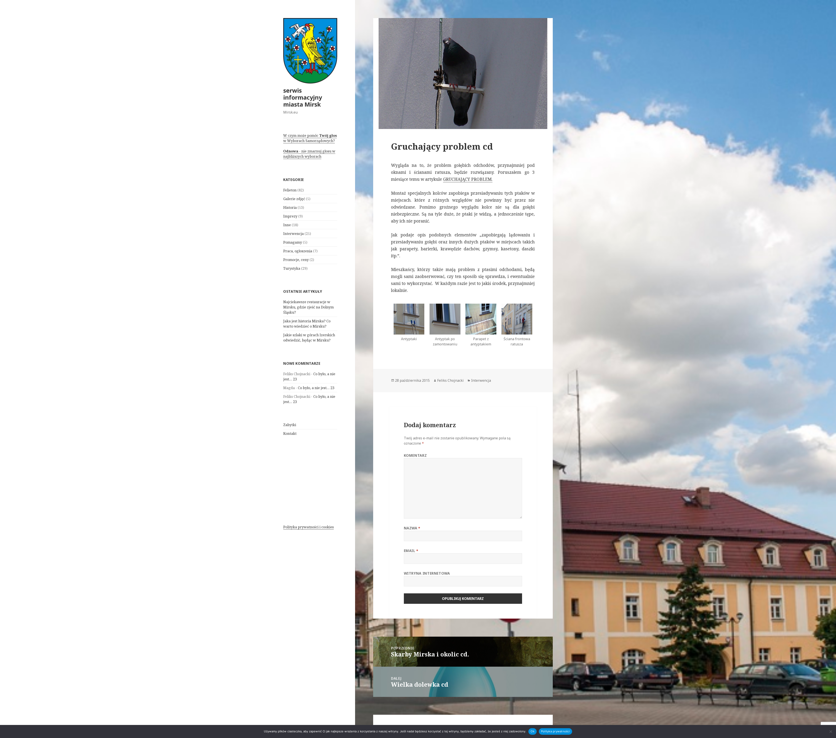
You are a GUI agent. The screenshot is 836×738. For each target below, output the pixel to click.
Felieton (290, 190)
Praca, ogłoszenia (297, 251)
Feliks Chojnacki (450, 380)
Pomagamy (292, 242)
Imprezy (290, 216)
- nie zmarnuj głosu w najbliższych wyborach (309, 154)
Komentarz (415, 455)
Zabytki (289, 424)
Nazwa (412, 528)
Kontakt (290, 433)
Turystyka (291, 268)
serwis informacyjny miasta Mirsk (302, 97)
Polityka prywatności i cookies (308, 527)
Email (411, 550)
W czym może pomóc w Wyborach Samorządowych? (310, 138)
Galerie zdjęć (294, 198)
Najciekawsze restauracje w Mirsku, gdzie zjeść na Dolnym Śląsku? (308, 307)
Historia (290, 207)
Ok (532, 731)
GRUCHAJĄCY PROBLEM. (467, 179)
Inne (287, 225)
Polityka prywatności (555, 731)
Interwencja (293, 233)
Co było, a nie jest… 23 (316, 387)
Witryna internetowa (427, 573)
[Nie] (830, 731)
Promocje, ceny (296, 259)
